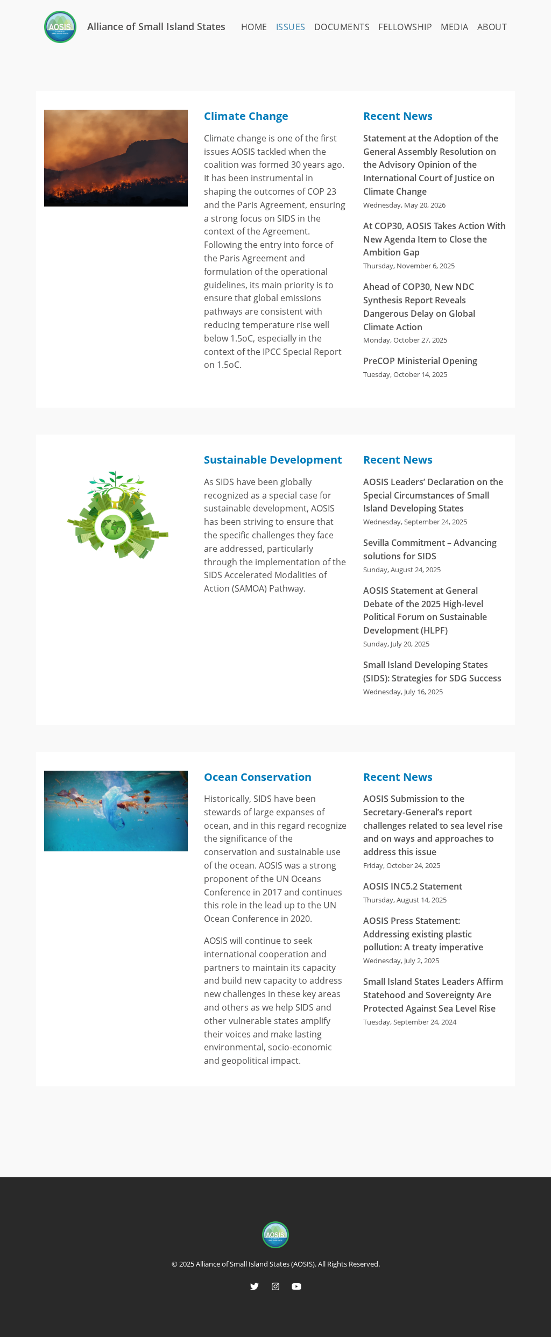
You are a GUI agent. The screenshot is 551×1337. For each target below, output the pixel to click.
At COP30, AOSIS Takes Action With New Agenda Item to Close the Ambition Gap (434, 239)
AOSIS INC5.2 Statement (412, 886)
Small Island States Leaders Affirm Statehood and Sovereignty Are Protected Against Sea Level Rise (433, 995)
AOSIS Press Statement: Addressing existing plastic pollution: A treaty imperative (423, 934)
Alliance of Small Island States (156, 26)
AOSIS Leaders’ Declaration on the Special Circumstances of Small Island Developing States (433, 495)
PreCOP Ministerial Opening (420, 361)
